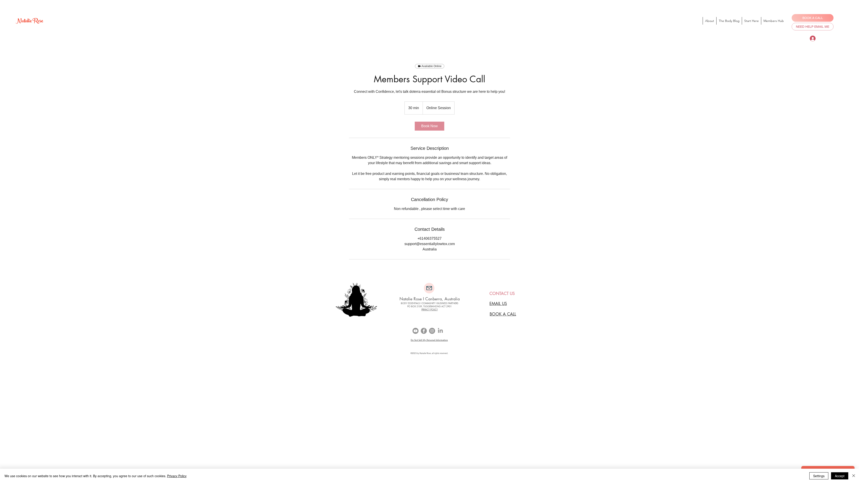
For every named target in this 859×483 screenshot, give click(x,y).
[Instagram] (432, 331)
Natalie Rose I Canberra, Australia (430, 298)
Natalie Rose (29, 21)
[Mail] (429, 288)
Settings (819, 476)
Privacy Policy (177, 476)
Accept (839, 476)
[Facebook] (424, 331)
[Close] (853, 475)
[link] (429, 126)
